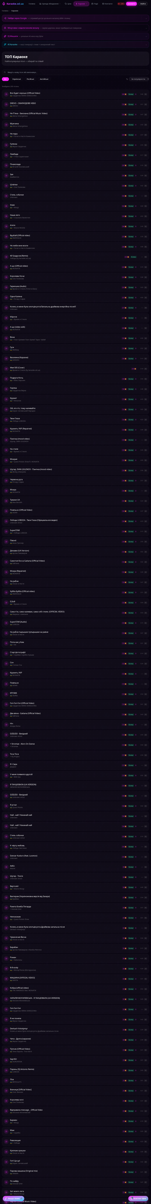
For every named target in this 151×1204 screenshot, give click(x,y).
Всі (5, 79)
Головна (5, 11)
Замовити (131, 4)
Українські (16, 79)
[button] (75, 94)
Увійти (143, 4)
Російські (30, 79)
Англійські (44, 79)
